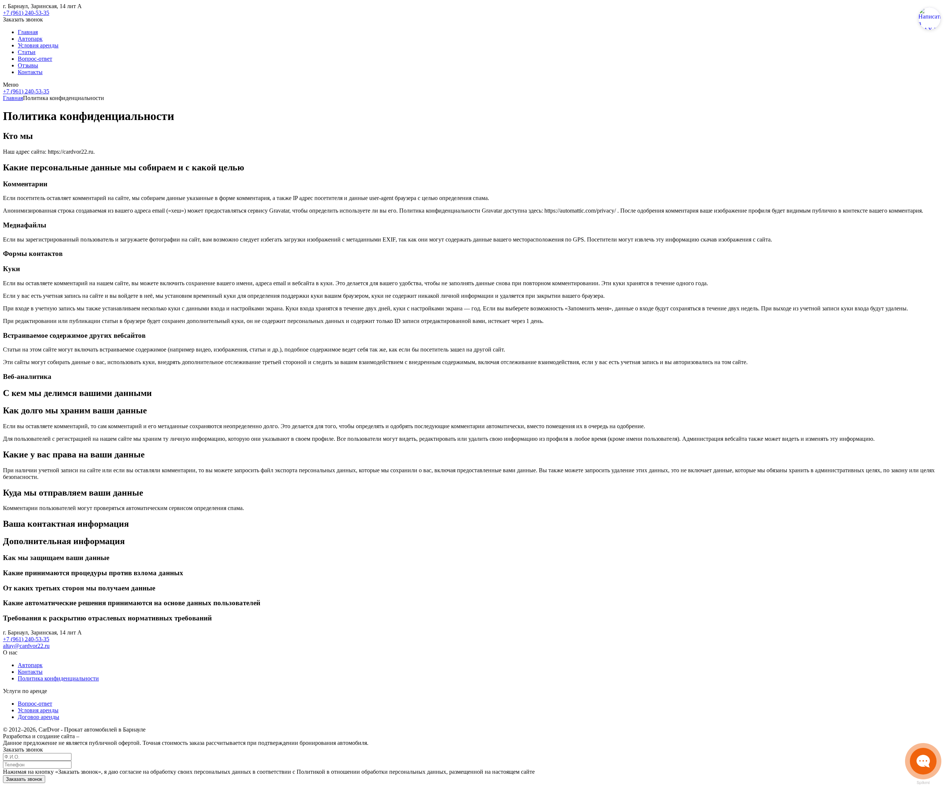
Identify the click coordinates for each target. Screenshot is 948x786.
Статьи (27, 52)
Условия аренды (38, 45)
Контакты (30, 72)
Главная (28, 32)
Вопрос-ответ (35, 59)
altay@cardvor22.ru (26, 646)
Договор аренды (38, 717)
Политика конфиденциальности (58, 678)
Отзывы (28, 65)
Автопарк (30, 39)
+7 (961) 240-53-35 (26, 13)
